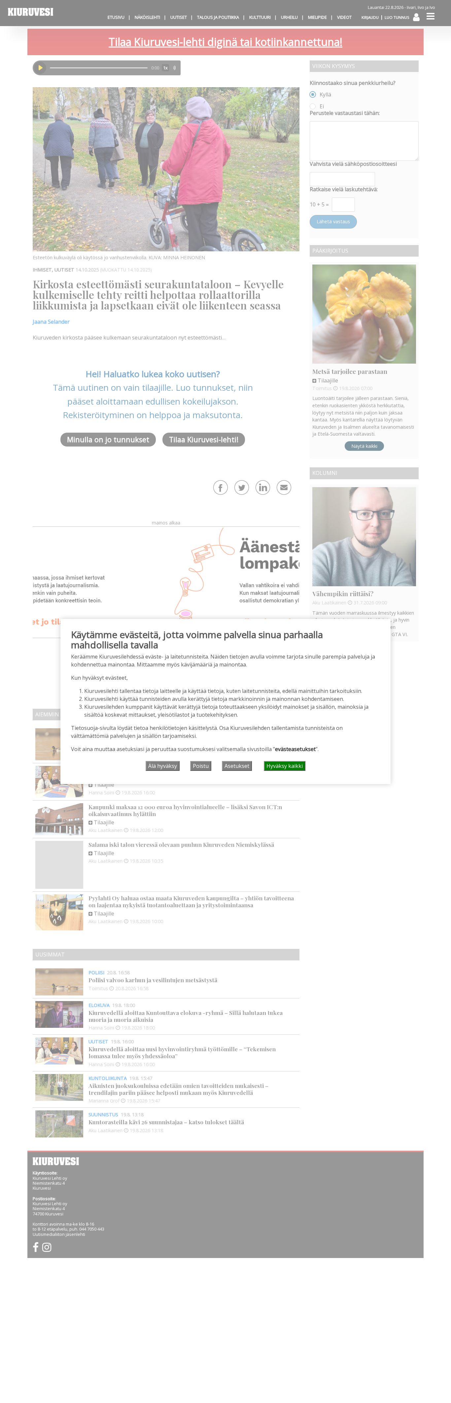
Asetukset (237, 766)
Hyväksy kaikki (284, 766)
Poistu (201, 766)
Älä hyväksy (162, 766)
